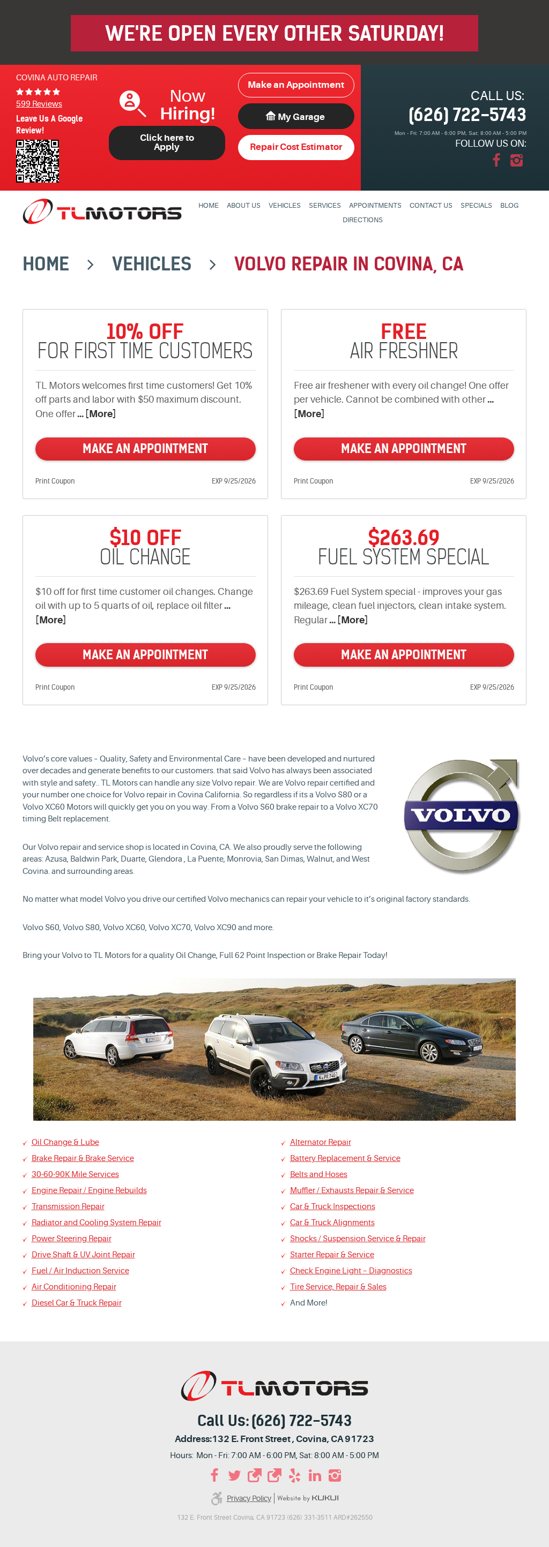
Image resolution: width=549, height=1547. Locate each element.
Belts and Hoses (318, 1174)
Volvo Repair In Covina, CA (349, 264)
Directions (363, 220)
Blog (509, 205)
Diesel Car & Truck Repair (77, 1303)
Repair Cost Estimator (296, 147)
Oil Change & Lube (65, 1142)
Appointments (375, 205)
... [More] (96, 414)
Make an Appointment (296, 85)
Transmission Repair (68, 1206)
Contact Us (431, 205)
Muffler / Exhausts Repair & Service (352, 1190)
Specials (476, 205)
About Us (244, 205)
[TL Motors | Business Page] (254, 1476)
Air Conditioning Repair (74, 1287)
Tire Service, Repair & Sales (338, 1287)
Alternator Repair (320, 1142)
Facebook (496, 160)
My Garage (301, 117)
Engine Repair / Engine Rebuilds (89, 1190)
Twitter (234, 1476)
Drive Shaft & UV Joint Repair (83, 1254)
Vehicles (285, 205)
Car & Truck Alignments (332, 1222)
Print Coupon (55, 481)
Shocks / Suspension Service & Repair (358, 1238)
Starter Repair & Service (332, 1254)
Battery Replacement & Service (345, 1158)
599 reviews (39, 104)
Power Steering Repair (72, 1238)
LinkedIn (315, 1476)
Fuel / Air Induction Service (80, 1271)
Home (208, 205)
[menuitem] (208, 206)
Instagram (516, 160)
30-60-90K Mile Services (75, 1174)
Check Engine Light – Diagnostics (351, 1271)
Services (325, 205)
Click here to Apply (167, 142)
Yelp (295, 1476)
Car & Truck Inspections (332, 1206)
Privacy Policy (249, 1498)
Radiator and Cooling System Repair (96, 1222)
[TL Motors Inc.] (102, 211)
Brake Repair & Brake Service (83, 1158)
